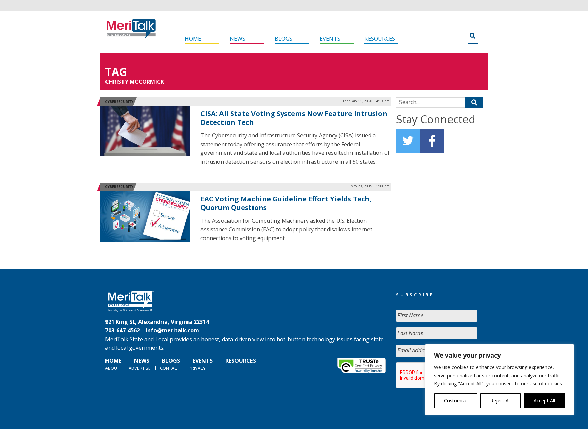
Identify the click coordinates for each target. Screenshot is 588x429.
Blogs (283, 39)
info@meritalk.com (172, 330)
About (112, 368)
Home (193, 39)
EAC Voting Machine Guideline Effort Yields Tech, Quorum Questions (286, 203)
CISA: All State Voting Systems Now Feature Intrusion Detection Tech (293, 118)
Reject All (500, 400)
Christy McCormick (134, 81)
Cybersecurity (119, 101)
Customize (456, 400)
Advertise (140, 368)
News (237, 39)
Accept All (544, 400)
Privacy (197, 368)
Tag (116, 71)
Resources (379, 39)
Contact (169, 368)
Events (330, 39)
